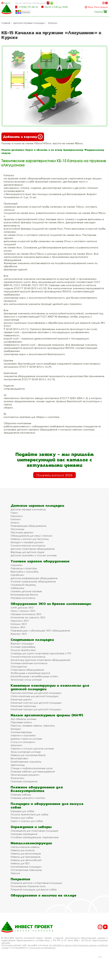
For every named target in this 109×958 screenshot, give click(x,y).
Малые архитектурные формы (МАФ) (47, 715)
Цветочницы (18, 765)
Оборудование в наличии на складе (43, 895)
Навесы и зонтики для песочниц (30, 539)
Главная (5, 23)
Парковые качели (21, 722)
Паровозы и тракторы (24, 568)
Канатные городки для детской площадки (36, 709)
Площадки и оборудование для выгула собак (47, 805)
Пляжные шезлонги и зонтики (28, 798)
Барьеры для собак (22, 811)
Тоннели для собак (22, 817)
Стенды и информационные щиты (32, 768)
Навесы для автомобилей (26, 860)
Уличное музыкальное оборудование (33, 581)
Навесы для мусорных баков (28, 755)
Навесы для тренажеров (25, 857)
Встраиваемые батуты (24, 594)
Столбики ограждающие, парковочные (34, 837)
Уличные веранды (21, 732)
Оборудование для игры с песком (31, 535)
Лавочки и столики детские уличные (32, 748)
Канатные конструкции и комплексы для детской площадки (50, 687)
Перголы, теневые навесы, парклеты (33, 725)
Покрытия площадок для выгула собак (34, 889)
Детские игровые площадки (29, 23)
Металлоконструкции (31, 843)
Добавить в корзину (20, 136)
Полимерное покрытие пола (28, 886)
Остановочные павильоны (26, 870)
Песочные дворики (22, 532)
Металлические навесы (25, 847)
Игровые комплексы (23, 598)
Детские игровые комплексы (28, 509)
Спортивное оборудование (27, 670)
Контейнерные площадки (26, 866)
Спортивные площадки (32, 639)
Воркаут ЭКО (19, 634)
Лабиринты (17, 588)
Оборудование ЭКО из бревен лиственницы (51, 603)
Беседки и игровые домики (27, 542)
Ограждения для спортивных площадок (34, 830)
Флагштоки (17, 778)
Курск (7, 3)
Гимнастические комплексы (28, 545)
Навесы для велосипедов (26, 853)
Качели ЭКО (18, 627)
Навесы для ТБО (20, 863)
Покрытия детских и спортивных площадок (36, 883)
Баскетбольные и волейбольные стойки (34, 676)
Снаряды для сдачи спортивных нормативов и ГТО (41, 653)
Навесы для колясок (23, 850)
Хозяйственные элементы (26, 761)
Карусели (17, 516)
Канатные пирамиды (23, 706)
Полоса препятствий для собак (29, 814)
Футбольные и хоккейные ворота (30, 673)
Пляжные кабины (21, 794)
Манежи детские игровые (26, 591)
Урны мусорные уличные (26, 752)
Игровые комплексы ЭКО (26, 614)
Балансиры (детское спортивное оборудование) (40, 660)
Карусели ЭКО (20, 620)
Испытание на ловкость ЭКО (28, 617)
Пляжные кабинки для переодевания (33, 771)
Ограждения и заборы (31, 827)
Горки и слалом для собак (27, 821)
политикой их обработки (42, 947)
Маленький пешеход (23, 585)
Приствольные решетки (25, 775)
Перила (15, 873)
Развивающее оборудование (28, 526)
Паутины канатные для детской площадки (36, 693)
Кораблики (17, 575)
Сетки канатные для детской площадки (34, 696)
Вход (90, 7)
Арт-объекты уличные (23, 719)
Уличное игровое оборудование (40, 561)
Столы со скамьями (23, 742)
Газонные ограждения (24, 781)
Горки (14, 512)
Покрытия (20, 879)
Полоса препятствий (23, 650)
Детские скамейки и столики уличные (34, 555)
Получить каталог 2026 (54, 475)
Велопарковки (19, 758)
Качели (15, 522)
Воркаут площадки (22, 643)
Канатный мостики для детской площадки (36, 702)
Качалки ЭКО (19, 624)
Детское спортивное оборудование (33, 549)
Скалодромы (19, 666)
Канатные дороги (21, 699)
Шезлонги (16, 745)
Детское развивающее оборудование (34, 578)
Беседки (16, 729)
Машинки (16, 565)
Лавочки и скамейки (23, 735)
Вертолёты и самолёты (24, 571)
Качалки (52, 23)
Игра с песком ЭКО (23, 611)
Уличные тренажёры (23, 647)
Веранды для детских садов (27, 552)
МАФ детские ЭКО (22, 607)
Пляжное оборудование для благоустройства (37, 789)
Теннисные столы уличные (26, 679)
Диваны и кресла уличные (26, 738)
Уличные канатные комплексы (29, 663)
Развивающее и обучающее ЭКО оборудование (40, 630)
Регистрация (101, 7)
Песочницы (17, 529)
